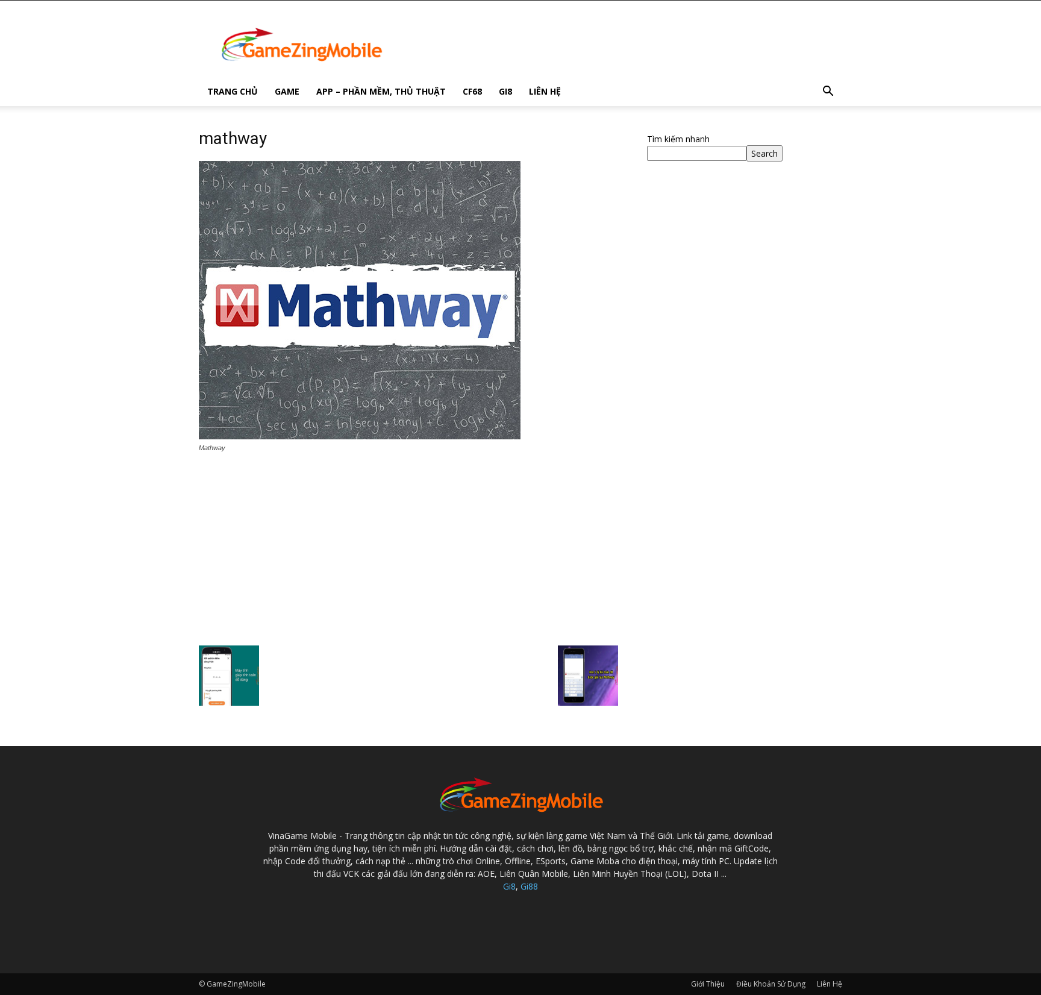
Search (764, 153)
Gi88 (529, 886)
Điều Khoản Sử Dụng (770, 984)
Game (287, 91)
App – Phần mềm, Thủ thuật (381, 91)
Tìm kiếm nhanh (678, 139)
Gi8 (505, 91)
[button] (827, 92)
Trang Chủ (232, 91)
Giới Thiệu (708, 984)
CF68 (472, 91)
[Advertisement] (408, 550)
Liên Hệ (545, 91)
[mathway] (359, 436)
